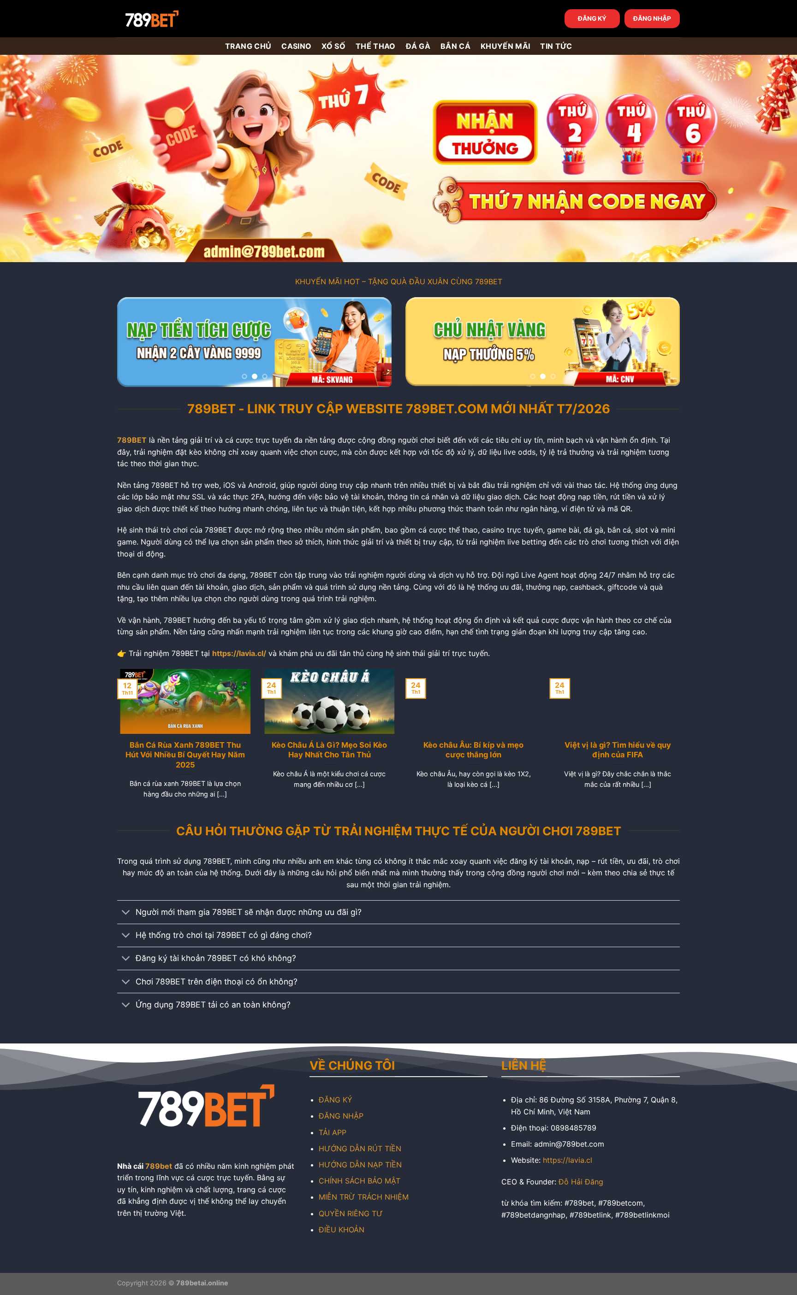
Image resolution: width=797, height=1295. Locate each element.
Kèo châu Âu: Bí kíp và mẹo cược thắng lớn (471, 750)
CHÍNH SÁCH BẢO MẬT (359, 1180)
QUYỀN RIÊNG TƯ (351, 1213)
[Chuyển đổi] (126, 913)
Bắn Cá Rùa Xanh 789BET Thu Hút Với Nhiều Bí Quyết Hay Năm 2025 (182, 754)
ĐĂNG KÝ (592, 18)
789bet (158, 1166)
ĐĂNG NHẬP (652, 18)
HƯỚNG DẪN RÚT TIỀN (360, 1148)
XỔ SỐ (333, 46)
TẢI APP (332, 1132)
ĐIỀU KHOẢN (341, 1229)
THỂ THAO (376, 46)
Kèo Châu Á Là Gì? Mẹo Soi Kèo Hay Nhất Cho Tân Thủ (326, 750)
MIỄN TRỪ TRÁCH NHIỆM (364, 1196)
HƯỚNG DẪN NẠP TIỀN (360, 1164)
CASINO (296, 46)
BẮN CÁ (455, 46)
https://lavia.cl (567, 1160)
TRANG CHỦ (248, 46)
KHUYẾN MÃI (505, 46)
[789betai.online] (168, 18)
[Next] (374, 342)
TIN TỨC (556, 46)
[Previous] (134, 342)
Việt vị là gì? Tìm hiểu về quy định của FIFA (614, 750)
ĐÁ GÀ (418, 46)
